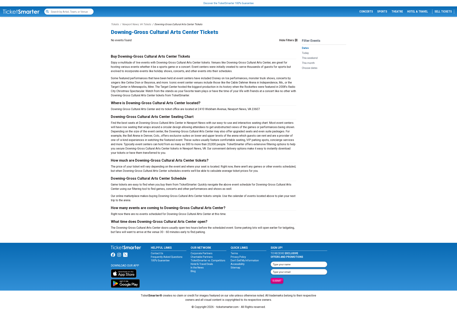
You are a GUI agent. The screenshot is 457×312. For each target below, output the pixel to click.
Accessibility (238, 264)
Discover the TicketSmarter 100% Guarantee (229, 3)
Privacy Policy (238, 256)
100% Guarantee (160, 260)
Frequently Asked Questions (166, 256)
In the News (197, 267)
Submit (277, 280)
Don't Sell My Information (245, 260)
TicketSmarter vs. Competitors (208, 260)
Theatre (397, 11)
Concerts (366, 11)
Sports (382, 11)
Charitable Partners (202, 256)
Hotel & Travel (417, 11)
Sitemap (235, 267)
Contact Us (157, 253)
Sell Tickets (443, 11)
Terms (234, 253)
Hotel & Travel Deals (202, 264)
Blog (193, 271)
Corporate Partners (201, 253)
